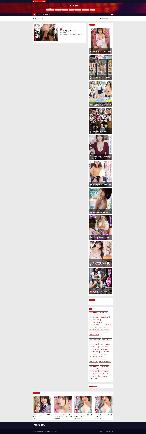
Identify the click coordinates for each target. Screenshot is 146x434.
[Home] (34, 14)
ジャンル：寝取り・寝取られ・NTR (96, 356)
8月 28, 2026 (37, 418)
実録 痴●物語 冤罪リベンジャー (69, 31)
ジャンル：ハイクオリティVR (95, 336)
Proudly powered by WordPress (38, 431)
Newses (48, 431)
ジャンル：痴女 (104, 366)
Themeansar (54, 431)
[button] (109, 14)
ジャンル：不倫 (93, 346)
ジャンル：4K (103, 312)
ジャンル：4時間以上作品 (95, 314)
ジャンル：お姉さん (104, 317)
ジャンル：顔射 (93, 376)
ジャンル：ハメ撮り (106, 339)
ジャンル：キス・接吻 (105, 324)
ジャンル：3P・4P (94, 312)
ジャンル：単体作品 (65, 9)
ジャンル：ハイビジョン (50, 9)
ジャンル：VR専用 (94, 317)
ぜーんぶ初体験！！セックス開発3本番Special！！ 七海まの (83, 415)
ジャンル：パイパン (104, 341)
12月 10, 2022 (63, 32)
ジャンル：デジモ (105, 329)
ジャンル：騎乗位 (103, 376)
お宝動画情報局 (72, 5)
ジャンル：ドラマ (107, 332)
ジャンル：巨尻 (102, 359)
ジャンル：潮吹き (94, 363)
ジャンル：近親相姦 (103, 373)
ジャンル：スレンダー (94, 329)
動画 (35, 397)
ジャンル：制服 (105, 349)
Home (101, 431)
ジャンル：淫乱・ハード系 (104, 361)
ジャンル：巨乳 (71, 9)
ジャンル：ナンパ (94, 334)
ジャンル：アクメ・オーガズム (96, 322)
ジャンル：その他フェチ (95, 319)
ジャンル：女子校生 (94, 354)
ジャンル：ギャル (94, 327)
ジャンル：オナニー (94, 324)
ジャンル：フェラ (94, 344)
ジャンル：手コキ (93, 361)
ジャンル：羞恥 (93, 373)
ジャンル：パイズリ (94, 341)
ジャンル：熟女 (92, 9)
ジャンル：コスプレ (104, 327)
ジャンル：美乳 (93, 371)
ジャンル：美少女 (103, 371)
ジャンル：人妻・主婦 (85, 9)
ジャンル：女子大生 (105, 351)
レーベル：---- (93, 378)
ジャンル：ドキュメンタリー (95, 332)
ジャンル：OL (105, 314)
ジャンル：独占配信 (78, 9)
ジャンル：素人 (106, 368)
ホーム (98, 18)
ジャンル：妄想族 (104, 354)
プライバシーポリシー (46, 14)
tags (38, 14)
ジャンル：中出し (58, 9)
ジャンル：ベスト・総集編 (105, 344)
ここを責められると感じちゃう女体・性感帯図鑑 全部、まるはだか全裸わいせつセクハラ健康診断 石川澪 (62, 416)
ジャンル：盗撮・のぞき (95, 368)
